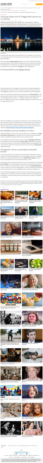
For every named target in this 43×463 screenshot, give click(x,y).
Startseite (9, 12)
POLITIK (17, 7)
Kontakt (10, 455)
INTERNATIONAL (3, 9)
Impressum (15, 455)
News (7, 455)
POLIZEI (39, 7)
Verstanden (32, 461)
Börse (13, 12)
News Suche (38, 4)
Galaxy (5, 14)
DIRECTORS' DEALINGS (22, 10)
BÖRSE (9, 7)
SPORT (20, 7)
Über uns (10, 457)
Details (29, 461)
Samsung (2, 14)
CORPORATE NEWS (16, 10)
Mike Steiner (24, 457)
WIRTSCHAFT (13, 7)
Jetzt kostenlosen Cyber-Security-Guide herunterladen (20, 127)
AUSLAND (35, 7)
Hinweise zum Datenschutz (33, 455)
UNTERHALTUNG (25, 7)
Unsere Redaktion (17, 457)
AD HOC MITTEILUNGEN (4, 10)
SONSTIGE (8, 9)
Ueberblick (16, 12)
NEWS (2, 7)
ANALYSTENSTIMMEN (10, 10)
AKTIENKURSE (5, 7)
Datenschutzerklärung (23, 455)
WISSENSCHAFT (31, 7)
